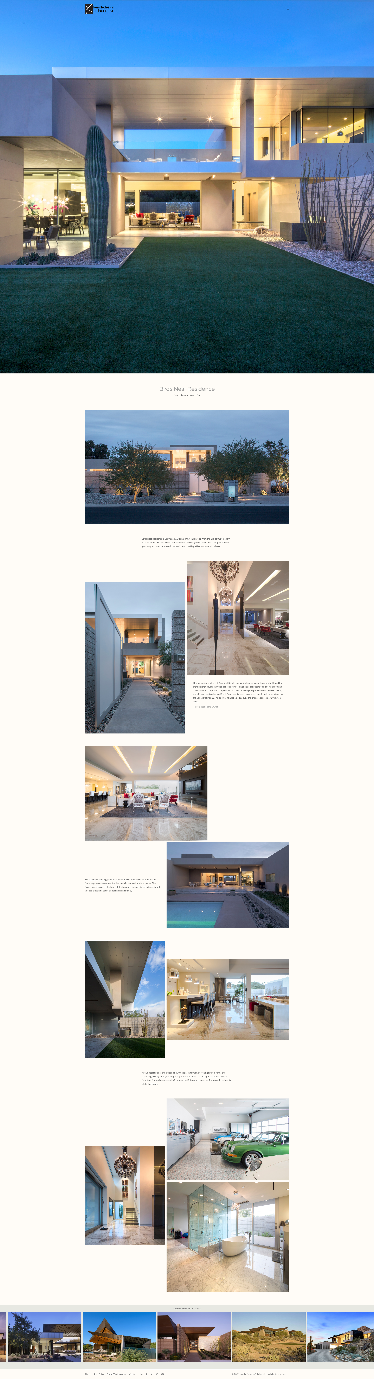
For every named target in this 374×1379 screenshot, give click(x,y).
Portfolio (99, 1374)
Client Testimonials (116, 1374)
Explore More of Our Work (187, 1308)
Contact (133, 1374)
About (88, 1374)
